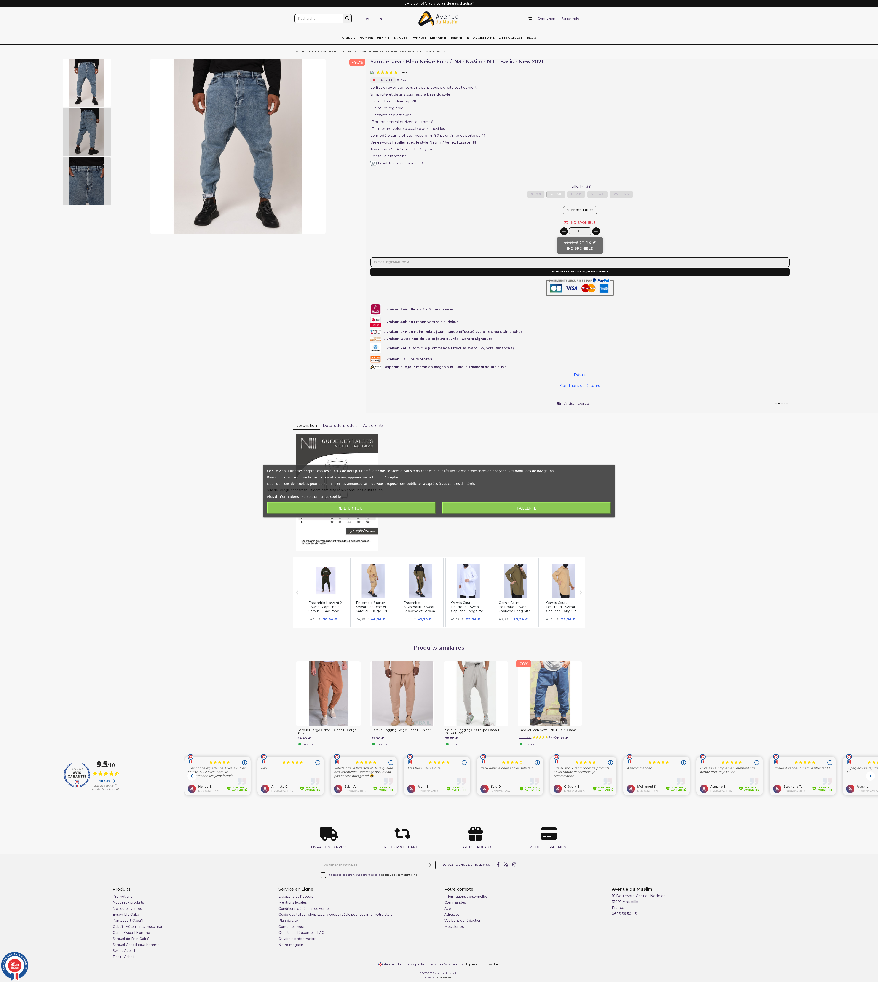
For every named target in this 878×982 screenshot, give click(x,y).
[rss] (506, 864)
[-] (564, 231)
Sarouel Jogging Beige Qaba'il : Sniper (401, 730)
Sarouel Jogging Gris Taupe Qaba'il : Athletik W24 (473, 731)
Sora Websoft (444, 977)
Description (306, 425)
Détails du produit (340, 425)
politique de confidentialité (399, 874)
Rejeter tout (351, 508)
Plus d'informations (283, 496)
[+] (596, 231)
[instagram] (514, 864)
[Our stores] (530, 18)
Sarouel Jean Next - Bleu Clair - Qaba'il (548, 730)
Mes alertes (454, 927)
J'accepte (526, 508)
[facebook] (498, 864)
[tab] (306, 426)
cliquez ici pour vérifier (481, 964)
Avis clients (373, 425)
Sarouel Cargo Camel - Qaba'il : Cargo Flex (327, 731)
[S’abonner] (429, 865)
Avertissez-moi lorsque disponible (580, 271)
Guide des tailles (580, 210)
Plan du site (288, 920)
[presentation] (306, 223)
